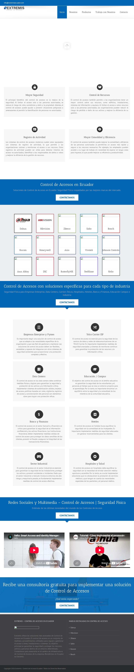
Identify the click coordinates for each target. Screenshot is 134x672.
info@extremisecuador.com (14, 3)
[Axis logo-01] (67, 237)
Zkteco (73, 638)
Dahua (73, 627)
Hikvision (74, 633)
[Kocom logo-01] (23, 237)
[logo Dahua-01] (23, 215)
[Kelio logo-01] (110, 258)
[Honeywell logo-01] (45, 237)
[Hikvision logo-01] (45, 215)
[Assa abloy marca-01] (23, 258)
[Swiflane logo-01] (88, 258)
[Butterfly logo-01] (67, 258)
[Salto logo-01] (88, 215)
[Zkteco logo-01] (67, 215)
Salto (73, 643)
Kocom (73, 649)
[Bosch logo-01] (110, 215)
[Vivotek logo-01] (88, 237)
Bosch (73, 654)
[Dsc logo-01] (45, 258)
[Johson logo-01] (110, 237)
